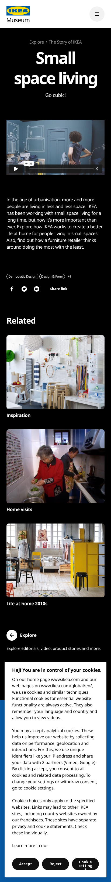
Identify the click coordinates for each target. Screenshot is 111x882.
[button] (21, 635)
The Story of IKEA (65, 42)
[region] (55, 769)
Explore (36, 42)
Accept (25, 863)
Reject (56, 863)
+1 (69, 276)
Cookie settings (85, 865)
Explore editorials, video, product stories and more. (53, 648)
